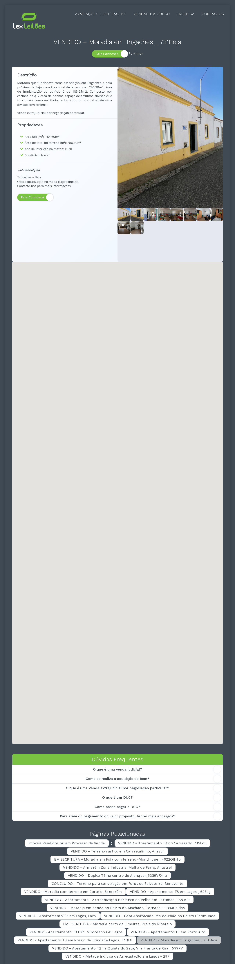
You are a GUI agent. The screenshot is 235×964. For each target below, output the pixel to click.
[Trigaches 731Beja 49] (150, 214)
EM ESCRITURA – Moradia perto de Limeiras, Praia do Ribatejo (117, 924)
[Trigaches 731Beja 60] (176, 227)
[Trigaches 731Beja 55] (190, 227)
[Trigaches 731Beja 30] (163, 254)
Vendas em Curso (151, 14)
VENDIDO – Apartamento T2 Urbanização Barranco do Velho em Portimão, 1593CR (117, 899)
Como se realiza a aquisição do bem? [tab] (117, 779)
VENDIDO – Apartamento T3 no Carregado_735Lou (162, 843)
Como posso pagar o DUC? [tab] (117, 807)
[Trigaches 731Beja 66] (137, 227)
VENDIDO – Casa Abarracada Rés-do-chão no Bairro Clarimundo (160, 915)
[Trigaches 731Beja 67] (216, 214)
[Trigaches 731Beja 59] (203, 214)
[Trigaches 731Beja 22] (216, 227)
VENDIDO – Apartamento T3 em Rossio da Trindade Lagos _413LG (75, 940)
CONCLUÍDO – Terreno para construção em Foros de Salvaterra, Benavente (117, 883)
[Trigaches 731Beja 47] (190, 241)
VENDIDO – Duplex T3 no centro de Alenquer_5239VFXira (117, 875)
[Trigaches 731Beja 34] (190, 214)
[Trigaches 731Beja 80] (170, 137)
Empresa (186, 14)
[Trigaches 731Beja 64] (150, 227)
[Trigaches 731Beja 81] (176, 254)
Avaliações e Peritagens (100, 14)
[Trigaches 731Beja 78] (137, 214)
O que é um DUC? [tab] (117, 797)
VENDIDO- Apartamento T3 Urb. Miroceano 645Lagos (76, 932)
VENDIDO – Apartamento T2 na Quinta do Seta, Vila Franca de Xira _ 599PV (117, 948)
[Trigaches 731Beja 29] (163, 227)
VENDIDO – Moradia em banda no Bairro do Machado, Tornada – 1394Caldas (117, 907)
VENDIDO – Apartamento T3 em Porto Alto (168, 932)
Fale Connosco (107, 54)
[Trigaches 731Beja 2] (124, 227)
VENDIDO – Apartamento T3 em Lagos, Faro (57, 915)
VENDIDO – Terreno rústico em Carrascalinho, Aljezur (117, 851)
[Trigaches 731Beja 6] (163, 241)
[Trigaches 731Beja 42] (124, 241)
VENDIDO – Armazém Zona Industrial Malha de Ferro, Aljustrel (117, 867)
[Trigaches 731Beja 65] (176, 214)
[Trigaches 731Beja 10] (163, 214)
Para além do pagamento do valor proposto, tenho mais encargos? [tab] (117, 816)
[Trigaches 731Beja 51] (203, 241)
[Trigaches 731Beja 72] (216, 241)
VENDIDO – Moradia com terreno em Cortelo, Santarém (73, 891)
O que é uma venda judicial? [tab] (117, 769)
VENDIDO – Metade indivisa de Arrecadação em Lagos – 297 (118, 956)
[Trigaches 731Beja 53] (150, 241)
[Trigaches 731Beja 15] (176, 241)
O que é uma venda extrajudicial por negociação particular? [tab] (117, 788)
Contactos (213, 14)
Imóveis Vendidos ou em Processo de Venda (66, 843)
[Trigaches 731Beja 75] (203, 227)
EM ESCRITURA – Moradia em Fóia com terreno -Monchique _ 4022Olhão (117, 859)
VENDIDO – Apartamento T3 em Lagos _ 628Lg (170, 891)
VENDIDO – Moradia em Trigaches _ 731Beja (179, 940)
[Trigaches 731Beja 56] (137, 241)
